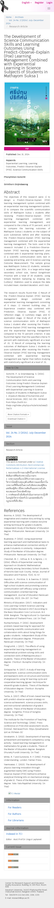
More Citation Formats (18, 414)
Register (39, 2)
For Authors (14, 813)
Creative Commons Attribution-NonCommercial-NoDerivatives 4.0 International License (25, 465)
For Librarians (16, 820)
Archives (19, 17)
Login (49, 2)
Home (9, 17)
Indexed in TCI (14, 833)
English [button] (26, 2)
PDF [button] (27, 149)
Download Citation (16, 419)
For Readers (14, 807)
